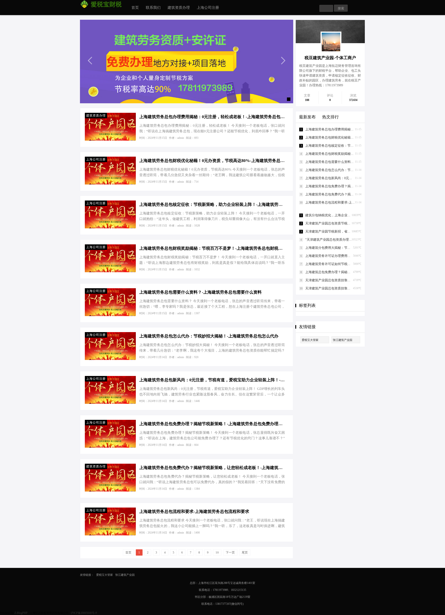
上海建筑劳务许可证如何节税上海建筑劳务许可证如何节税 (347, 264)
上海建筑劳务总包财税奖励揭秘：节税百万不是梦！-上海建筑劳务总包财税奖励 (212, 248)
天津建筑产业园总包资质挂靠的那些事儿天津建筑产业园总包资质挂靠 (355, 280)
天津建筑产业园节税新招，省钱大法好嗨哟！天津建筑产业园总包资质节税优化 (362, 231)
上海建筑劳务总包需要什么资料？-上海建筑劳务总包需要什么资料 (200, 292)
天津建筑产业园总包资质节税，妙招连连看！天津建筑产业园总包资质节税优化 (362, 223)
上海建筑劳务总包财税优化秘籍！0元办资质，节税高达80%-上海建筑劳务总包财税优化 (212, 160)
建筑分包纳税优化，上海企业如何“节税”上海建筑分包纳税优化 (350, 215)
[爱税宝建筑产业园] (186, 61)
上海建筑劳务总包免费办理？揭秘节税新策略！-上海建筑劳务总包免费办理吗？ (212, 423)
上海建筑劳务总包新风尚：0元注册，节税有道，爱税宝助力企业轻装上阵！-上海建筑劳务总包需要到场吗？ (212, 380)
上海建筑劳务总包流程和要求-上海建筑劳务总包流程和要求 (194, 511)
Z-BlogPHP (21, 613)
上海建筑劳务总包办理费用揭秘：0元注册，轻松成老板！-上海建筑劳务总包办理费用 (212, 116)
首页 (135, 8)
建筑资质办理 (179, 8)
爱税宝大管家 (310, 340)
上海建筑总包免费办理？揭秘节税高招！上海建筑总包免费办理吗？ (354, 272)
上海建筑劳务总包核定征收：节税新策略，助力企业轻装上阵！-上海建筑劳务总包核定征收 (212, 204)
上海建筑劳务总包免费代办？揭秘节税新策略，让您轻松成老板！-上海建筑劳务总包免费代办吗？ (212, 467)
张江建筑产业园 (342, 340)
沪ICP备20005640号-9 (84, 613)
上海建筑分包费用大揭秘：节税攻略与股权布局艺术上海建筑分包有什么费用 (360, 247)
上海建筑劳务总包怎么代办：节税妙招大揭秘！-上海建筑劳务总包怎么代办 (208, 336)
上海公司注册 (208, 8)
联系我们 (153, 8)
